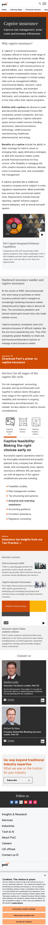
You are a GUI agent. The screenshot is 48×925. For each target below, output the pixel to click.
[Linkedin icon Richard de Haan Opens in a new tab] (42, 741)
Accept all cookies (24, 922)
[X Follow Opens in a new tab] (21, 802)
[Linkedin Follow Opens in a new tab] (11, 802)
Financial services (33, 10)
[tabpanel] (24, 481)
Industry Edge (16, 10)
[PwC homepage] (5, 3)
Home (4, 10)
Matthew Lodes (11, 682)
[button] (24, 225)
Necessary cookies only (24, 915)
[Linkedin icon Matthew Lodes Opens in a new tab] (42, 700)
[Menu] (44, 4)
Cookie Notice (17, 903)
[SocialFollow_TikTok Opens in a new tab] (35, 802)
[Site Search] (40, 3)
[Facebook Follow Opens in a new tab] (16, 802)
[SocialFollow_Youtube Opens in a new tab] (25, 802)
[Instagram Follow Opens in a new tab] (30, 802)
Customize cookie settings (23, 909)
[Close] (45, 875)
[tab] (10, 427)
